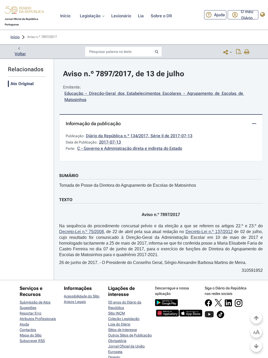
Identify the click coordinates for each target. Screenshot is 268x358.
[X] (218, 305)
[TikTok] (220, 317)
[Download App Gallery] (167, 315)
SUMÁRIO (69, 175)
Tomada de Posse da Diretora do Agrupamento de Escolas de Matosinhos (127, 185)
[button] (24, 10)
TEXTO (65, 199)
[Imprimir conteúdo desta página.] (247, 52)
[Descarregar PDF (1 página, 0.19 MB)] (239, 52)
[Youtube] (209, 317)
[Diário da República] (24, 11)
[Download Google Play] (166, 305)
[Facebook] (208, 305)
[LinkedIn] (228, 305)
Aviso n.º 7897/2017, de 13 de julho (123, 73)
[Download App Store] (190, 315)
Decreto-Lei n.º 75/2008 (81, 231)
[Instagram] (238, 306)
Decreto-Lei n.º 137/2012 (209, 231)
